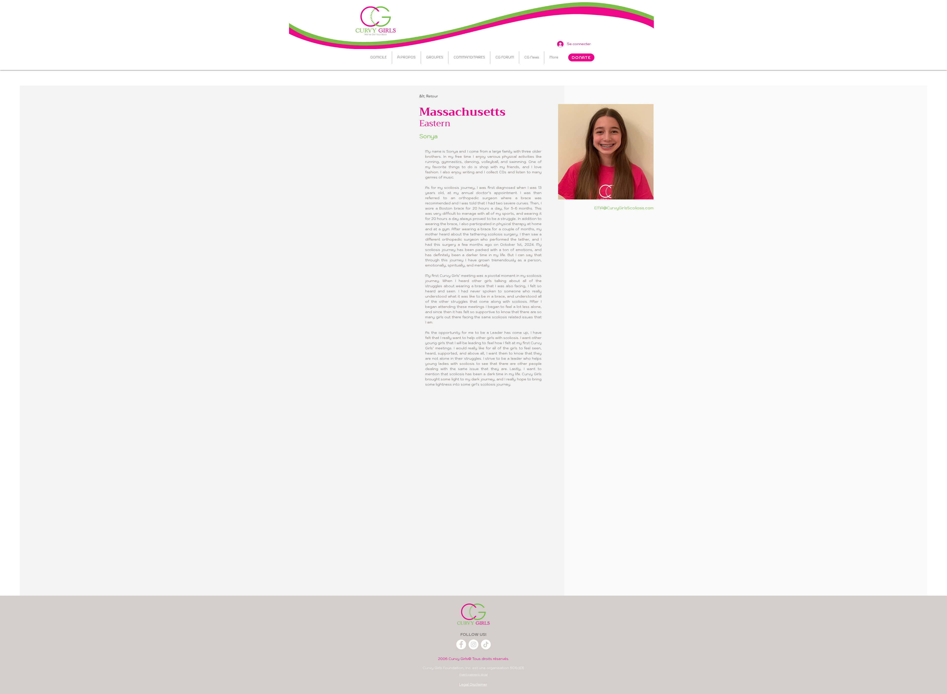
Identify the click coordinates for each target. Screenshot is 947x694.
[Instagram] (473, 644)
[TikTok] (486, 644)
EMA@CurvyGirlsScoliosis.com (624, 207)
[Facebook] (461, 644)
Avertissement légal (473, 674)
